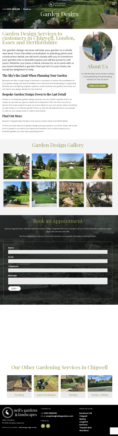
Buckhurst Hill (85, 413)
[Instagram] (43, 426)
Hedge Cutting (99, 395)
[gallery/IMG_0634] (44, 194)
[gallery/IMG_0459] (71, 194)
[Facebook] (48, 426)
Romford (83, 425)
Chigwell (83, 416)
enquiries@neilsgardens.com (59, 416)
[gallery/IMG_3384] (44, 166)
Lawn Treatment (46, 395)
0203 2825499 (13, 9)
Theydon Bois (85, 427)
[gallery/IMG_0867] (16, 194)
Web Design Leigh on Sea (27, 427)
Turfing (73, 395)
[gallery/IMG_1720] (99, 166)
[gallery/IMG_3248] (71, 166)
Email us (27, 9)
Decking (19, 395)
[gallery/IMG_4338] (16, 166)
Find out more (98, 85)
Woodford (83, 430)
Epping (82, 419)
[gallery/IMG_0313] (99, 194)
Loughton (83, 422)
